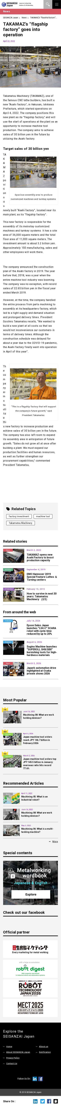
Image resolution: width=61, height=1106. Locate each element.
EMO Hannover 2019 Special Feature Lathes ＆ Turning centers (42, 577)
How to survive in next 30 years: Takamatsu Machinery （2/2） (41, 596)
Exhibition (8, 569)
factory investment (19, 516)
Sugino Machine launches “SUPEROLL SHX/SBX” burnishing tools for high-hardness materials (42, 651)
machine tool (43, 516)
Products (8, 621)
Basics (8, 712)
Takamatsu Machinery (20, 523)
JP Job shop (9, 589)
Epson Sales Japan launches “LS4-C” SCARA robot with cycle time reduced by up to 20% (41, 629)
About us (43, 1046)
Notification (45, 1052)
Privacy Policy (12, 1058)
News (24, 18)
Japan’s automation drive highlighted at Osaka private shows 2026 (41, 670)
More (55, 841)
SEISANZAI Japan (10, 18)
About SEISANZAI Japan (18, 1052)
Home (9, 1046)
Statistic (8, 734)
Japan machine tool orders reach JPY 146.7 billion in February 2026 (37, 740)
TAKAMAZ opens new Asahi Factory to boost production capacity (40, 557)
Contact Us (11, 1063)
